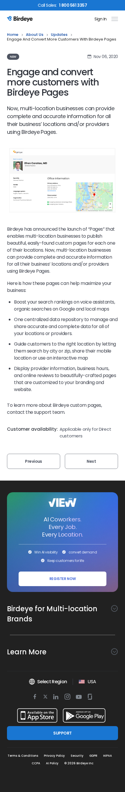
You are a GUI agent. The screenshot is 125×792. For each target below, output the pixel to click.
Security (77, 756)
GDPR (93, 756)
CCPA (36, 763)
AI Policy (52, 763)
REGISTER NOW (62, 578)
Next (91, 461)
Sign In (100, 19)
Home (12, 35)
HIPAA (107, 756)
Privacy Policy (54, 756)
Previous (33, 461)
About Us (34, 35)
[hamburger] (113, 19)
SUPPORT (62, 733)
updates (59, 35)
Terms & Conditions (23, 756)
